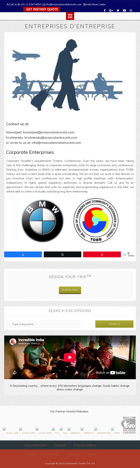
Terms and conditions (84, 445)
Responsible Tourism (36, 445)
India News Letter (95, 4)
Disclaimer (60, 445)
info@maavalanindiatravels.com (63, 4)
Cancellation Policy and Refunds (42, 454)
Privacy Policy (73, 454)
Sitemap (92, 454)
